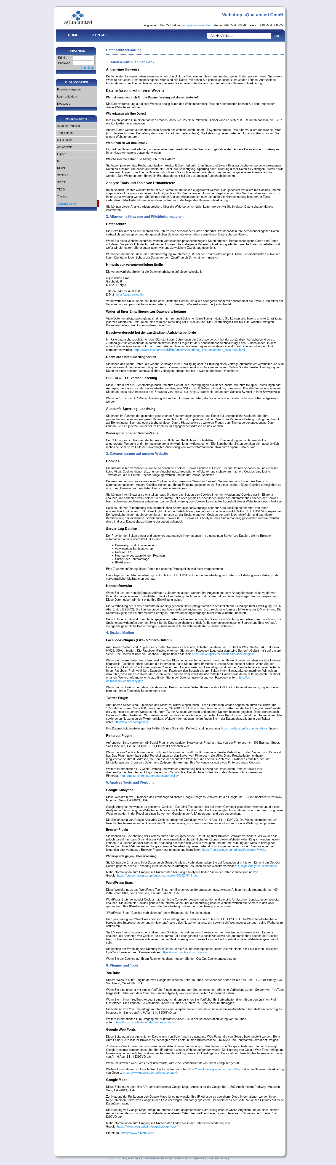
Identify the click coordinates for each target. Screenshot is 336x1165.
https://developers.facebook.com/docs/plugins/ (223, 654)
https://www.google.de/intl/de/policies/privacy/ (147, 1126)
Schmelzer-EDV (182, 1158)
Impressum (198, 1158)
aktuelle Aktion (66, 203)
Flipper (61, 154)
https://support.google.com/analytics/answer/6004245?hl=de (157, 875)
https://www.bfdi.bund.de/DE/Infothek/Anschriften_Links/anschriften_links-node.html (189, 349)
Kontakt (100, 35)
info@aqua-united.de (196, 25)
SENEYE (62, 175)
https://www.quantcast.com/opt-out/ (185, 952)
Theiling (61, 196)
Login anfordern (66, 96)
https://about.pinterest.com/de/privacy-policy (149, 775)
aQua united (64, 140)
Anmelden (87, 67)
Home (73, 35)
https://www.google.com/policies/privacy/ (150, 1072)
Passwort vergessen (69, 89)
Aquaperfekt (64, 147)
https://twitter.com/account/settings (244, 728)
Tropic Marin (64, 133)
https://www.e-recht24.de (137, 1133)
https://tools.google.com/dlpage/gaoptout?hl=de (233, 849)
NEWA (60, 168)
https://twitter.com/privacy (132, 722)
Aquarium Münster (68, 125)
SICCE (61, 182)
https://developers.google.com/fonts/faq (213, 1069)
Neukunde (63, 103)
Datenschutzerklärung (217, 1158)
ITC (58, 161)
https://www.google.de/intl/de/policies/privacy (144, 1022)
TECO (60, 189)
